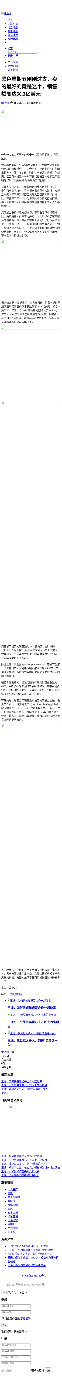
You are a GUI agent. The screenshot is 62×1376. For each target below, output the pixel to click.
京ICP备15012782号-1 (34, 1275)
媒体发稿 (13, 39)
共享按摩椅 (14, 1197)
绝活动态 (13, 27)
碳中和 (11, 1224)
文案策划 (13, 1212)
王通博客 (13, 1220)
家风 (10, 1208)
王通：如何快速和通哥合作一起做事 (32, 1007)
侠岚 (10, 1193)
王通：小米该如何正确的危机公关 (20, 1171)
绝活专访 (13, 23)
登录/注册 (13, 55)
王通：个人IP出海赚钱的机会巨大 (20, 1175)
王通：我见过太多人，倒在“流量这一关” (24, 1089)
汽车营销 (13, 1216)
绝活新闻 (13, 66)
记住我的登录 (12, 1318)
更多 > (4, 1093)
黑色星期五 (16, 994)
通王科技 (13, 1232)
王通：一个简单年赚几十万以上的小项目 (24, 1085)
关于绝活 (13, 31)
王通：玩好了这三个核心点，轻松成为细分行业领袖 (30, 1167)
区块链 (11, 1201)
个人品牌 (13, 1189)
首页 (10, 19)
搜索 (10, 48)
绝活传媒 (13, 1228)
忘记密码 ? (26, 1318)
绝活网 (5, 1052)
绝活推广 (13, 35)
